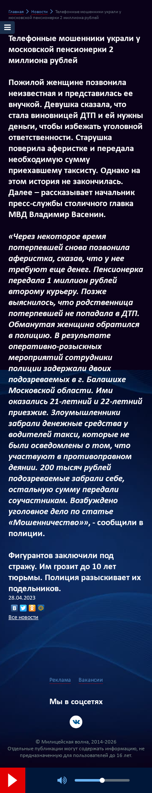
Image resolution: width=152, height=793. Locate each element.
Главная (16, 12)
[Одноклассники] (32, 608)
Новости (39, 12)
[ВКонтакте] (14, 608)
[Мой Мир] (41, 608)
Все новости (23, 617)
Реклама (60, 680)
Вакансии (91, 680)
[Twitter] (23, 608)
